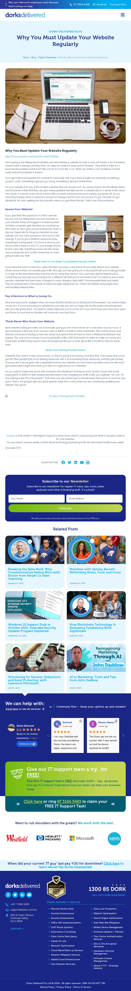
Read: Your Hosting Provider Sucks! (65, 350)
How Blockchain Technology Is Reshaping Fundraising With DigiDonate (93, 628)
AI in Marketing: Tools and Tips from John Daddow (93, 678)
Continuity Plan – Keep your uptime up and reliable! (75, 706)
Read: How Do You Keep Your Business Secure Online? (65, 261)
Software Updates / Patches (108, 932)
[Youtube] (29, 895)
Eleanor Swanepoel (108, 722)
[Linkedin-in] (22, 895)
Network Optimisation (62, 946)
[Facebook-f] (8, 895)
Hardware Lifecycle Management (104, 952)
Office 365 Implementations (66, 923)
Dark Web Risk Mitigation (107, 923)
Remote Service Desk (62, 909)
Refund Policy (47, 987)
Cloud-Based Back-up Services (67, 950)
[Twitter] (15, 895)
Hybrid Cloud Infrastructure (65, 959)
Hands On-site (58, 941)
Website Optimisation (105, 913)
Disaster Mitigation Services (65, 955)
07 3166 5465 (69, 801)
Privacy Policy (64, 987)
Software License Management (103, 959)
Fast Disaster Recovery (63, 964)
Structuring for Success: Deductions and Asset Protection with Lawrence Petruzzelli (34, 680)
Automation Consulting (63, 932)
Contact (11, 435)
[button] (6, 3)
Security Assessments (62, 918)
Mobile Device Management (108, 927)
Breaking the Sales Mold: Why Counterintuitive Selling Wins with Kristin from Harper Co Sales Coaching (34, 574)
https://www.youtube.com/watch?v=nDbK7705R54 (31, 156)
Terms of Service (82, 987)
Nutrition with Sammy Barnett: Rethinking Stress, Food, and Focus (95, 571)
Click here (33, 801)
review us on (25, 743)
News (26, 57)
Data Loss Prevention (105, 909)
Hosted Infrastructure (62, 913)
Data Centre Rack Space (64, 936)
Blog (33, 57)
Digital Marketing (47, 57)
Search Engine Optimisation (108, 918)
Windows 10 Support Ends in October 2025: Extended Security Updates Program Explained (32, 628)
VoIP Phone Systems (62, 927)
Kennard (67, 722)
